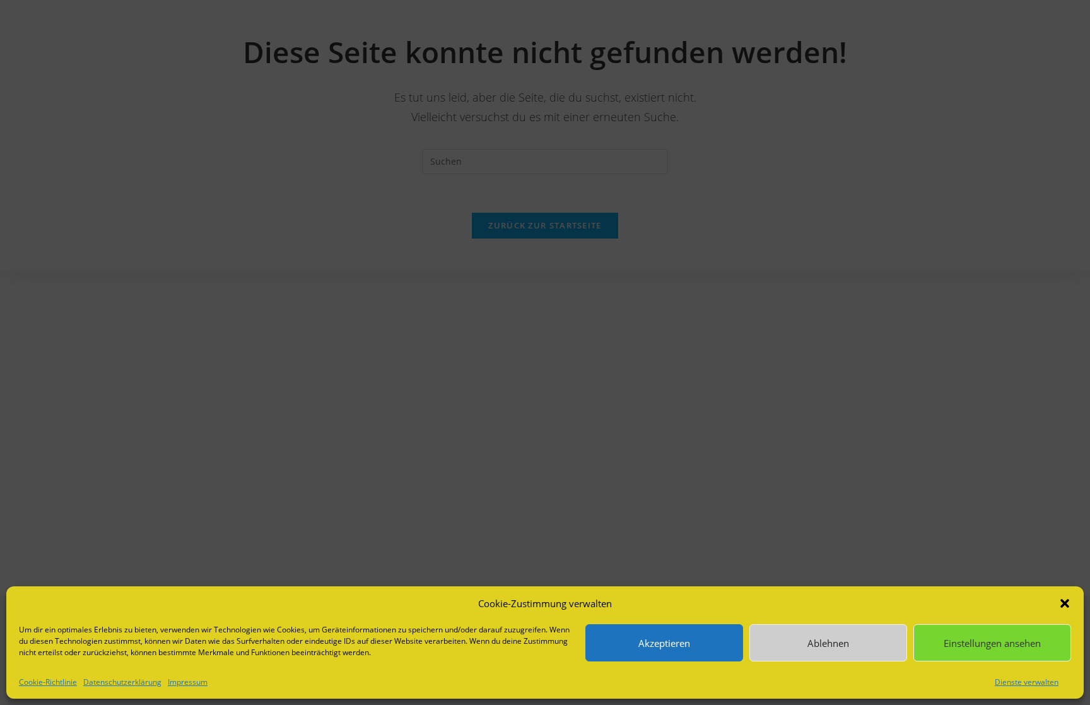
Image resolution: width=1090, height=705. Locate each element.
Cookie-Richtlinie (48, 682)
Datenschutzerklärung (122, 682)
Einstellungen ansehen (992, 643)
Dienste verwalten (1026, 682)
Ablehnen (828, 643)
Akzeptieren (664, 643)
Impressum (188, 682)
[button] (1064, 603)
